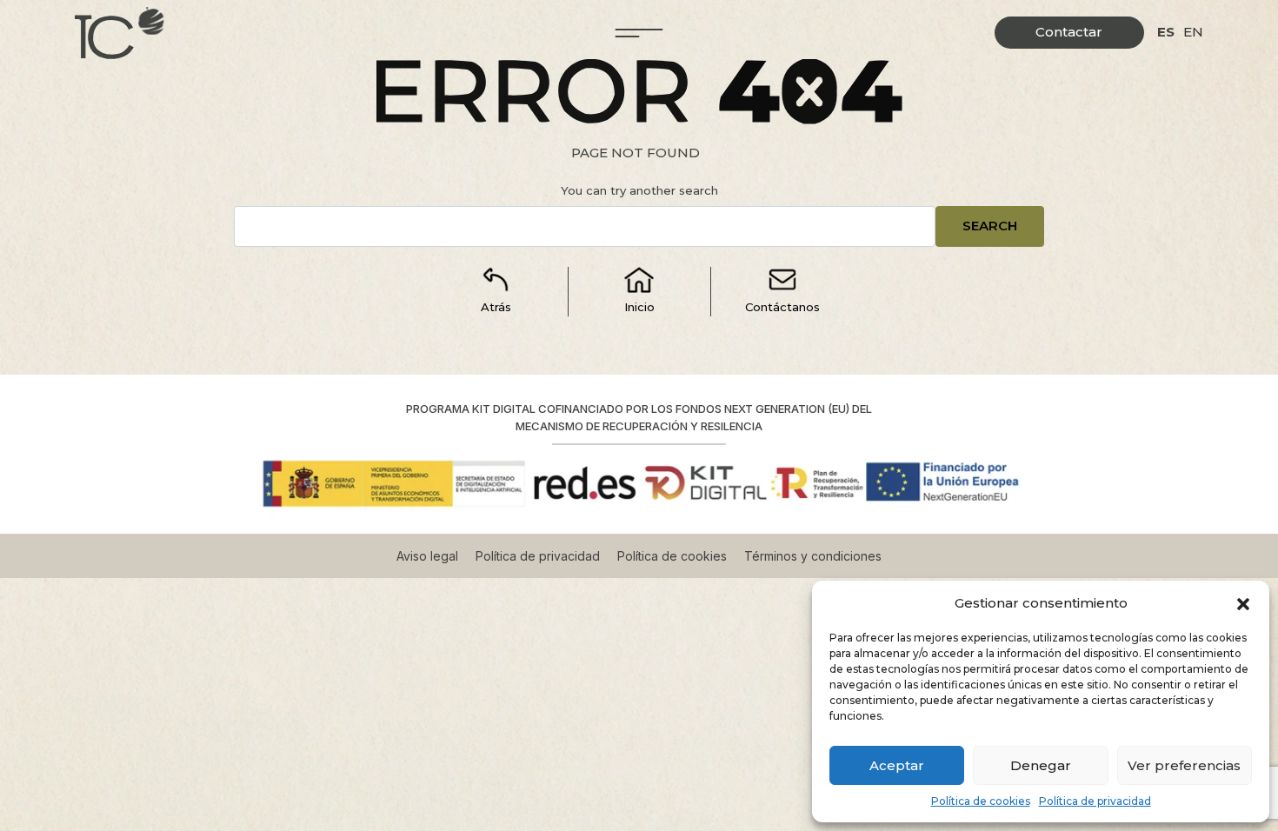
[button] (1243, 603)
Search (989, 225)
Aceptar (896, 765)
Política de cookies (980, 801)
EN (1193, 31)
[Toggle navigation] (639, 33)
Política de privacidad (1095, 801)
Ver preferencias (1184, 765)
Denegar (1040, 765)
